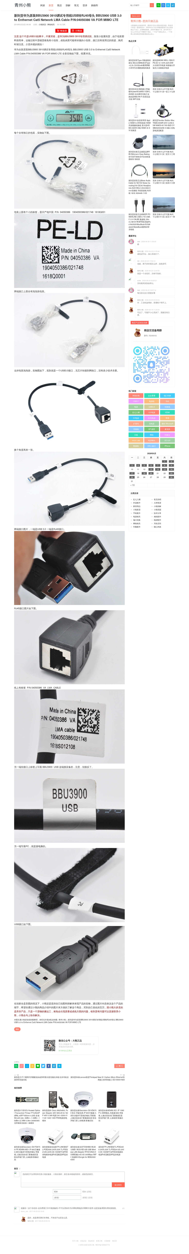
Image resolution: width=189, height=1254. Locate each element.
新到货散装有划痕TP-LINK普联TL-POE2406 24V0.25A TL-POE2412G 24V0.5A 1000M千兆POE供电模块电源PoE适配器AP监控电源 (55, 1152)
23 (171, 473)
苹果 (167, 418)
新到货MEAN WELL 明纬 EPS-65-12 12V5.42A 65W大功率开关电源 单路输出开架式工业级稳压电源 (164, 64)
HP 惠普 (151, 429)
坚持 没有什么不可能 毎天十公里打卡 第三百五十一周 (164, 215)
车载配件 (136, 526)
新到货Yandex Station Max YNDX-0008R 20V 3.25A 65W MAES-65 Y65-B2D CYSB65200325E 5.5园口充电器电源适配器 (164, 125)
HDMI (167, 412)
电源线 (151, 401)
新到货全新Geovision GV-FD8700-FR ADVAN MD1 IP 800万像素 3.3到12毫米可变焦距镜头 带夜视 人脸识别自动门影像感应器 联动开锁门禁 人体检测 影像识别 (27, 1153)
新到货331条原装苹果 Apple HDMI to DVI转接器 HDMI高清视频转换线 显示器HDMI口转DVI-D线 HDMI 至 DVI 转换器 (140, 125)
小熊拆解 (157, 506)
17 (132, 473)
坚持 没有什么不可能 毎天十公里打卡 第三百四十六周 (164, 181)
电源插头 (151, 440)
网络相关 (51, 24)
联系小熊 (99, 1241)
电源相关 (136, 516)
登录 (85, 5)
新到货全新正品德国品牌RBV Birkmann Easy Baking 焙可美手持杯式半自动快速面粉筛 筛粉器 (139, 155)
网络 (17, 1029)
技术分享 (157, 513)
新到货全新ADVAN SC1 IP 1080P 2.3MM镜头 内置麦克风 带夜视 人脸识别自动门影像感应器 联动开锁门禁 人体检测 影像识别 (111, 1115)
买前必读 (83, 1241)
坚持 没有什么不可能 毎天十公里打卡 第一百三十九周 (164, 90)
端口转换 (167, 395)
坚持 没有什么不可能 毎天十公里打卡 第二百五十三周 (164, 152)
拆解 (68, 5)
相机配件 (157, 516)
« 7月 (132, 485)
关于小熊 (75, 1241)
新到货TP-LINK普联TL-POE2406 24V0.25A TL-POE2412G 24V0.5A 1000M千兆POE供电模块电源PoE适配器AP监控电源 (111, 1151)
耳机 (167, 401)
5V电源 (136, 418)
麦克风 (167, 429)
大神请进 (157, 502)
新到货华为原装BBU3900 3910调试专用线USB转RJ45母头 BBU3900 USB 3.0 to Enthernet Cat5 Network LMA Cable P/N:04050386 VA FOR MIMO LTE (68, 1020)
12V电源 (151, 412)
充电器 (151, 423)
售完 (76, 5)
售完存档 (157, 499)
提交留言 (118, 1184)
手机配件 (136, 513)
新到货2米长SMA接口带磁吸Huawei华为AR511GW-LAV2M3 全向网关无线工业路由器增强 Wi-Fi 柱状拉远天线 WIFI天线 (139, 94)
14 (158, 469)
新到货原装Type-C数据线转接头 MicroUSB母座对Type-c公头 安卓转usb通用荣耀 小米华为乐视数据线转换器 (140, 64)
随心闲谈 (157, 526)
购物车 (94, 5)
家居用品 (136, 506)
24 (132, 477)
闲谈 (42, 5)
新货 (51, 5)
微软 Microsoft (167, 423)
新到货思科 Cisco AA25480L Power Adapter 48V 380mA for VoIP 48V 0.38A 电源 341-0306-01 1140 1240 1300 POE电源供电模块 (55, 1115)
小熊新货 (42, 24)
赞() (119, 1066)
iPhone (167, 446)
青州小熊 (62, 1019)
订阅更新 (107, 1241)
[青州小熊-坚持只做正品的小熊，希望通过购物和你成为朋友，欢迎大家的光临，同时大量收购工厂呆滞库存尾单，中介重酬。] (22, 5)
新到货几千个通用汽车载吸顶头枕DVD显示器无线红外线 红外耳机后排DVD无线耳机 (41, 1078)
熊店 (59, 5)
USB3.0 (152, 406)
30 (171, 477)
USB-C (136, 401)
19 (144, 473)
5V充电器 (151, 418)
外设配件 (136, 502)
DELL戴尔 (152, 446)
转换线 (167, 406)
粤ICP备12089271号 (102, 1245)
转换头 (167, 434)
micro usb (136, 440)
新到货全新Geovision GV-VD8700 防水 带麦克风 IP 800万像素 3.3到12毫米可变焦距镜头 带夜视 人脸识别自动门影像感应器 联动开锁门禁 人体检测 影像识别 (83, 1115)
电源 (136, 406)
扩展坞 (136, 423)
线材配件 (157, 520)
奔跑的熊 (136, 395)
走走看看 (151, 395)
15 (165, 469)
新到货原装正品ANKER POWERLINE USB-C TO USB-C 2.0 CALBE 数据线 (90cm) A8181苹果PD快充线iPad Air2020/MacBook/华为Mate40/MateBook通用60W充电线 (140, 222)
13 (151, 469)
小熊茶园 (157, 509)
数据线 (136, 446)
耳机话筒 (157, 523)
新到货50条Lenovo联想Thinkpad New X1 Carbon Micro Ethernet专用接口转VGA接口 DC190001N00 (98, 1078)
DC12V (167, 440)
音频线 (136, 429)
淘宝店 (114, 1241)
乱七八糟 (136, 412)
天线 (136, 434)
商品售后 (91, 1241)
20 (151, 473)
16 (171, 469)
